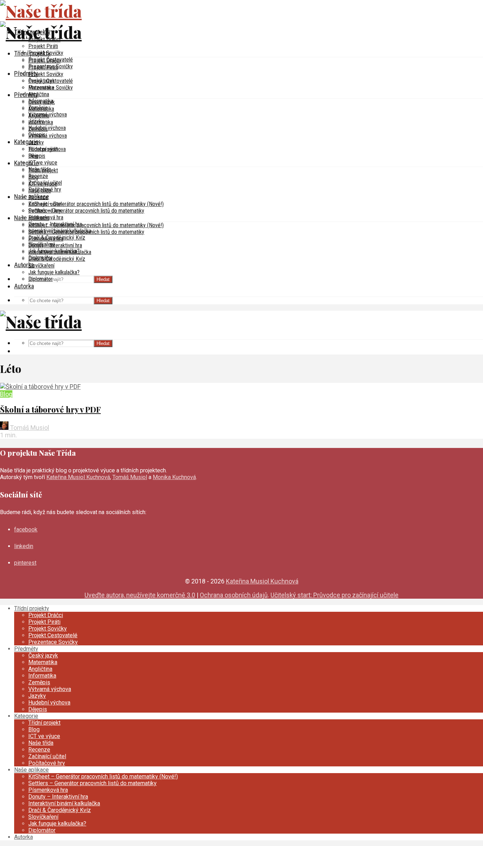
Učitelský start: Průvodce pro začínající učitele (334, 595)
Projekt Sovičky (45, 74)
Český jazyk (41, 102)
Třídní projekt (43, 170)
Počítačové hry (44, 210)
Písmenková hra (45, 238)
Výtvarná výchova (47, 135)
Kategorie (26, 141)
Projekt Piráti (43, 46)
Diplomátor (40, 279)
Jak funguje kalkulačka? (54, 272)
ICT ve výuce (42, 162)
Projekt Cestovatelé (50, 80)
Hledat (103, 279)
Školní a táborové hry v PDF (50, 409)
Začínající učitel (45, 204)
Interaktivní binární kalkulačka (59, 252)
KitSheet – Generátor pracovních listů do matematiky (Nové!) (96, 204)
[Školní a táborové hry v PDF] (40, 386)
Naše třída (39, 190)
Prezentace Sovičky (50, 87)
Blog (33, 177)
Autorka (24, 286)
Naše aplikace (31, 217)
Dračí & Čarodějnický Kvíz (56, 258)
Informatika (40, 122)
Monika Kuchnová (174, 477)
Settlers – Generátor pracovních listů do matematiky (86, 210)
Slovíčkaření (41, 265)
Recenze (38, 176)
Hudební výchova (47, 149)
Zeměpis (38, 129)
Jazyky (36, 142)
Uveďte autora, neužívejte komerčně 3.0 (140, 595)
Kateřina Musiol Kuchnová (78, 477)
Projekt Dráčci (44, 60)
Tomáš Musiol (28, 427)
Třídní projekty (32, 53)
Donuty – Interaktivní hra (55, 245)
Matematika (41, 108)
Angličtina (38, 94)
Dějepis (36, 155)
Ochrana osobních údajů (234, 595)
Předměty (26, 73)
